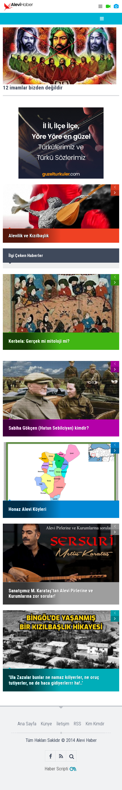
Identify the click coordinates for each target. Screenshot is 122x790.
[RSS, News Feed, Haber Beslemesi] (61, 756)
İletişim (62, 723)
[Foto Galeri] (116, 6)
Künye (46, 723)
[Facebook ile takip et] (50, 756)
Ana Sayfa (27, 723)
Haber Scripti (56, 768)
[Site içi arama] (71, 756)
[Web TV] (108, 6)
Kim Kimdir (95, 723)
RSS (77, 723)
